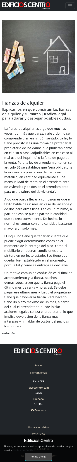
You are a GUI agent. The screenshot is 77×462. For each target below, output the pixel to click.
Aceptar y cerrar (38, 457)
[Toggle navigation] (70, 5)
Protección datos (38, 427)
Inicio (38, 365)
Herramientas (38, 372)
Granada (38, 399)
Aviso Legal (38, 434)
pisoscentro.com (38, 387)
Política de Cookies (24, 450)
